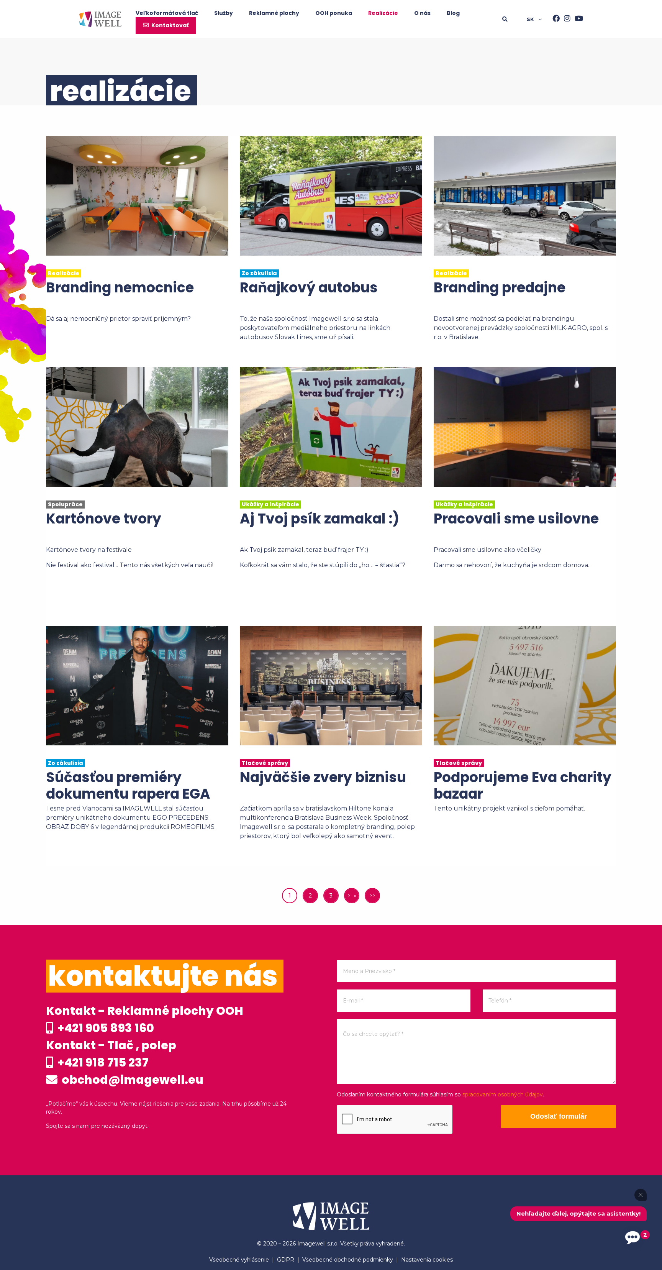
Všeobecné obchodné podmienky (347, 1259)
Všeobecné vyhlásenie (239, 1259)
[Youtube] (576, 19)
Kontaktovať (170, 25)
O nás (422, 13)
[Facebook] (554, 19)
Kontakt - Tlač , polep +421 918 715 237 (111, 1054)
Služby (223, 13)
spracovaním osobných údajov (502, 1094)
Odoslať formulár (558, 1116)
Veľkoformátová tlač (167, 13)
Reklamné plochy (274, 13)
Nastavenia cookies (427, 1259)
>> (372, 895)
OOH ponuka (333, 13)
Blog (453, 13)
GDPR (285, 1259)
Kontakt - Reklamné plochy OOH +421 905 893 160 (144, 1019)
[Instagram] (565, 19)
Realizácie (383, 13)
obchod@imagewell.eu (131, 1079)
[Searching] (514, 19)
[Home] (100, 19)
